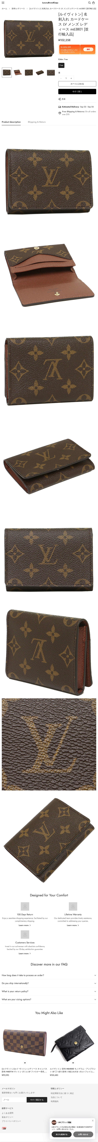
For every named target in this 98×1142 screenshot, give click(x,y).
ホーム (4, 8)
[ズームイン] (51, 17)
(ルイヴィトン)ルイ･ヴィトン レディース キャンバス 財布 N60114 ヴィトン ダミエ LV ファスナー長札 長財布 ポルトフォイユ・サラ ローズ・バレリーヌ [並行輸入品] (24, 1070)
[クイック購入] (25, 1063)
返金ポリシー (7, 1117)
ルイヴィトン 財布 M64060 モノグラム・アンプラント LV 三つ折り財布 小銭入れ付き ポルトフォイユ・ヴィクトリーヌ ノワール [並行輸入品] (73, 1070)
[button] (93, 2)
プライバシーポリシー (11, 1121)
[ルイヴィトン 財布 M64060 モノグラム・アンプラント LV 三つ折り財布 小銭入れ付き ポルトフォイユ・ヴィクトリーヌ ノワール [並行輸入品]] (73, 1043)
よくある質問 (7, 1113)
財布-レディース (18, 8)
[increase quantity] (71, 78)
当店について (56, 1097)
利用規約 (54, 1101)
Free (61, 65)
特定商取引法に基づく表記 (62, 1093)
